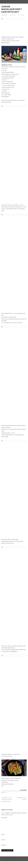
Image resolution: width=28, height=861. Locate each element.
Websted (3, 845)
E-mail (3, 839)
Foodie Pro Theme (20, 858)
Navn (3, 834)
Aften (6, 792)
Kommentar (4, 817)
